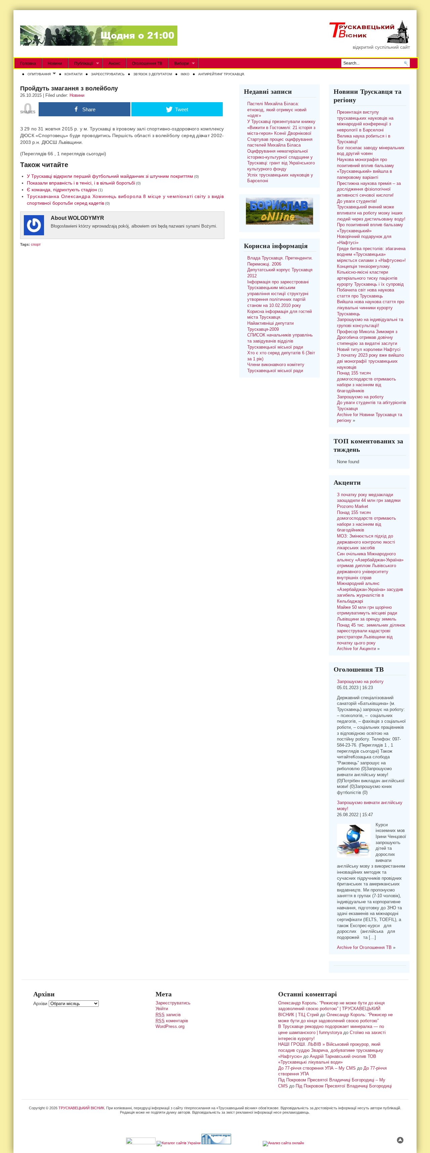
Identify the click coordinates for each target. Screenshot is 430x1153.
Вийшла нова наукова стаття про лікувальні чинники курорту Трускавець (370, 308)
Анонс (114, 63)
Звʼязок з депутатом (152, 74)
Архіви (40, 1003)
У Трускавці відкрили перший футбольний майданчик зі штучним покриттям (110, 176)
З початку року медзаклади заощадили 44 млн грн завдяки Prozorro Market (368, 500)
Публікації (81, 63)
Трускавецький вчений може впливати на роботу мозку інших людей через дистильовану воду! (371, 213)
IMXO (185, 74)
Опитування (38, 74)
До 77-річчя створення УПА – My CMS (317, 1068)
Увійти (162, 1008)
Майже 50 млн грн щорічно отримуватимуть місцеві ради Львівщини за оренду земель (367, 613)
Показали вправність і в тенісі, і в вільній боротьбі (81, 183)
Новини (55, 63)
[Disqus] (122, 335)
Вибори (179, 63)
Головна (28, 63)
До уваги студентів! (357, 201)
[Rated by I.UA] (141, 1143)
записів (168, 1014)
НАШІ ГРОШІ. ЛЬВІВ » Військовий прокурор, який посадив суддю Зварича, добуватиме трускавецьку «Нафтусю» (330, 1050)
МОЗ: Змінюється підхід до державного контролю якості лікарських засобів (366, 542)
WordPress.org (170, 1026)
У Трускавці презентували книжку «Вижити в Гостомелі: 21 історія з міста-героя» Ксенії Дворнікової (281, 127)
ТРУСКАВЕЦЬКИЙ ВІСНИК (81, 1108)
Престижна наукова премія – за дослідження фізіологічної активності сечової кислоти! (369, 189)
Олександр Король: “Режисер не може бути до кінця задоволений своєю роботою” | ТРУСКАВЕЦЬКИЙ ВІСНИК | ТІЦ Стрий (331, 1009)
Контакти (73, 74)
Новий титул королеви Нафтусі (368, 349)
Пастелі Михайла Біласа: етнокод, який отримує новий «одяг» (276, 110)
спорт (36, 244)
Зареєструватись (108, 74)
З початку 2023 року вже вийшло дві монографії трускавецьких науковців (370, 361)
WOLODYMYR (86, 218)
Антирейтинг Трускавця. (221, 74)
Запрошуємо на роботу (360, 397)
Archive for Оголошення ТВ (364, 947)
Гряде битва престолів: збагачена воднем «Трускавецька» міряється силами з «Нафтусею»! (371, 254)
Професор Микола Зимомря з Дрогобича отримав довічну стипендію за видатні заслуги (367, 337)
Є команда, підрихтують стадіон (62, 189)
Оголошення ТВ (147, 63)
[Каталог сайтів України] (179, 1143)
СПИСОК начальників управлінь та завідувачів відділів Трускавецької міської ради (280, 341)
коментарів (172, 1021)
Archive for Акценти (356, 648)
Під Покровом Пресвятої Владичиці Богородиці (344, 1086)
